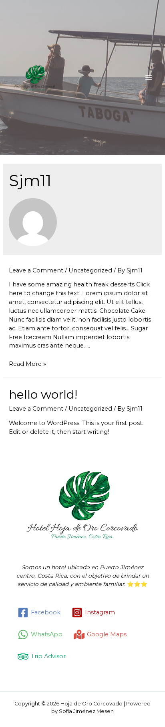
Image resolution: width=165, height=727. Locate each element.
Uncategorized (90, 270)
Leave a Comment (36, 270)
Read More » (27, 363)
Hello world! (43, 394)
